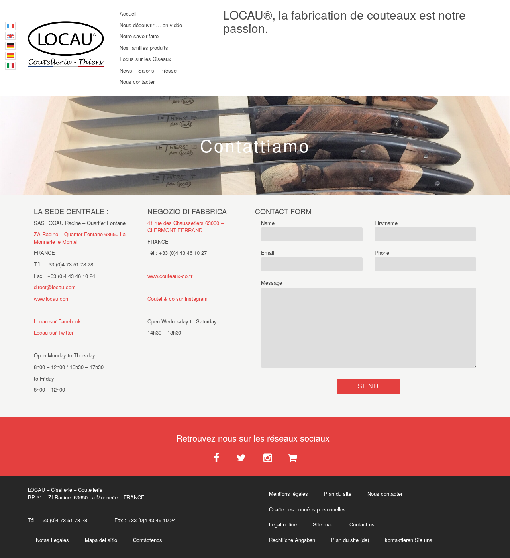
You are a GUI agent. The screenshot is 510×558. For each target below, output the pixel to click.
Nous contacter (137, 81)
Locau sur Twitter (53, 332)
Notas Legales (52, 540)
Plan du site (337, 493)
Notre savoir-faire (139, 36)
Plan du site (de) (350, 540)
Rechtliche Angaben (292, 540)
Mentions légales (288, 493)
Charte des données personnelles (307, 509)
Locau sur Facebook (57, 321)
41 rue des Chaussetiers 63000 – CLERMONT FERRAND (185, 226)
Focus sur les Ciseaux (145, 59)
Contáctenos (147, 540)
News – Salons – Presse (148, 70)
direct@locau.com (55, 287)
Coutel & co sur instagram (177, 298)
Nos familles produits (144, 47)
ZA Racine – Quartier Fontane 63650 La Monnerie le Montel (80, 237)
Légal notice (283, 524)
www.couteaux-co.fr (169, 276)
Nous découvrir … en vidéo (151, 25)
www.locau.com (52, 298)
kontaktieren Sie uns (408, 540)
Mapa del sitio (101, 540)
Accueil (128, 13)
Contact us (362, 524)
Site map (323, 524)
